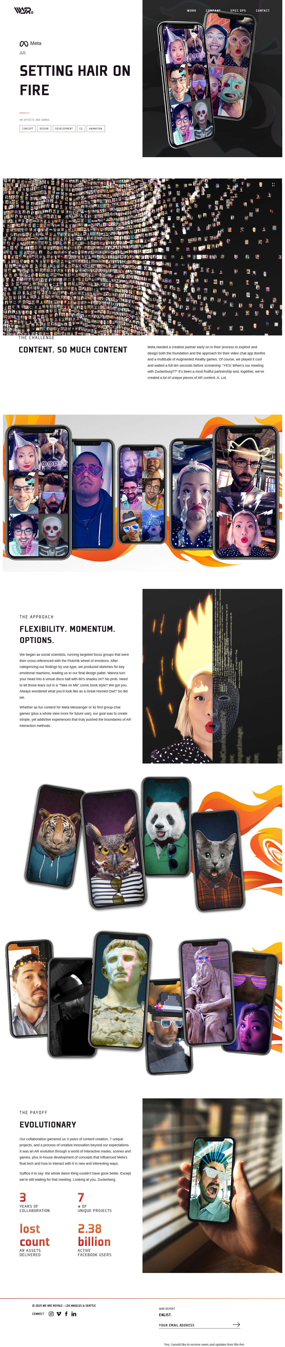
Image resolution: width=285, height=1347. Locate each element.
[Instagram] (51, 1314)
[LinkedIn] (74, 1314)
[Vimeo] (58, 1314)
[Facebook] (66, 1314)
